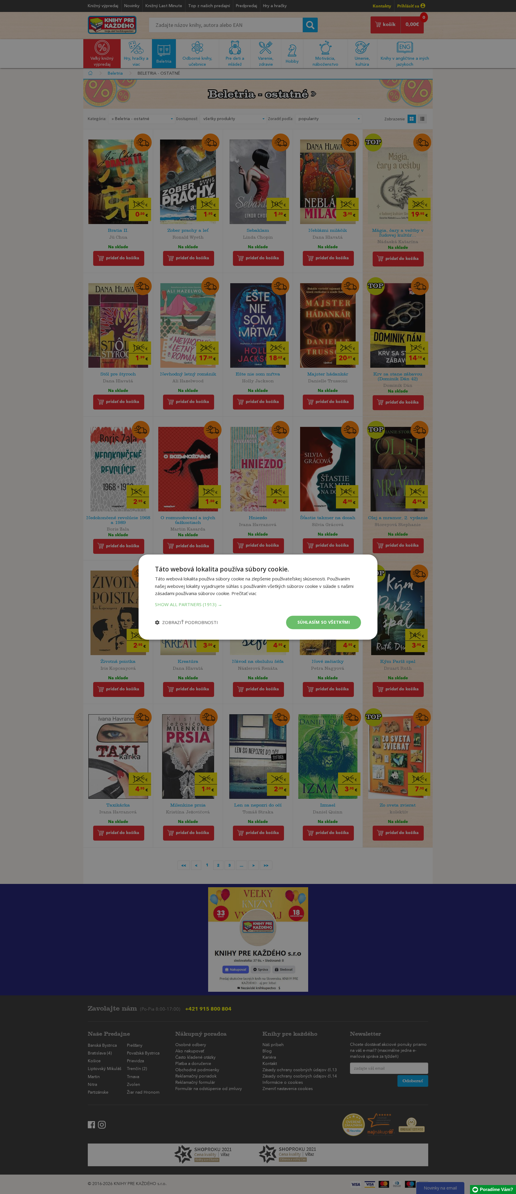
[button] (258, 604)
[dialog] (258, 597)
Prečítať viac (244, 594)
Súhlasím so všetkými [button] (323, 622)
